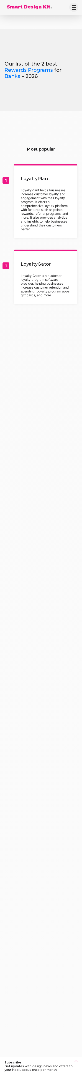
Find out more (45, 201)
